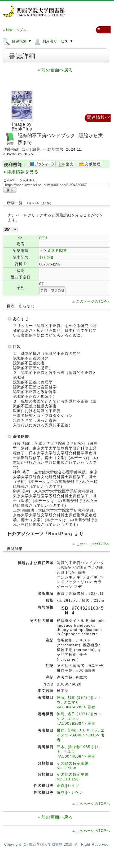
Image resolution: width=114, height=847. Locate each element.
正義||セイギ (68, 785)
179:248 (46, 257)
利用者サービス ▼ (57, 41)
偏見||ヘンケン (70, 792)
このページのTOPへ (93, 301)
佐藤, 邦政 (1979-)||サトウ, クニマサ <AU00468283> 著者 (79, 702)
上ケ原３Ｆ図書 (53, 250)
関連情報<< (98, 117)
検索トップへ (16, 30)
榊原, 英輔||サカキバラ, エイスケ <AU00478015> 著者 (81, 735)
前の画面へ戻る (57, 70)
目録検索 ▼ (21, 41)
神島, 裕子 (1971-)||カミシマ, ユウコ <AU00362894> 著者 (79, 719)
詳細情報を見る (22, 171)
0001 (43, 238)
